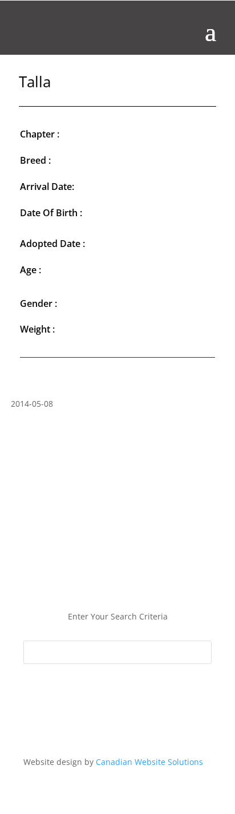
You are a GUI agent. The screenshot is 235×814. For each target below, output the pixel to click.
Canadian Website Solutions (149, 761)
